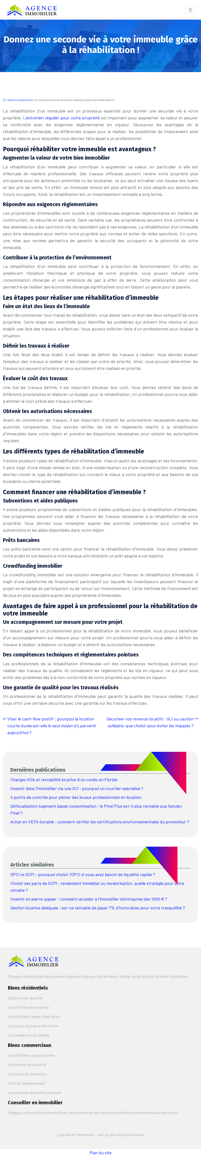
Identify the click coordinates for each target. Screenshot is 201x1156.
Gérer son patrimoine (20, 99)
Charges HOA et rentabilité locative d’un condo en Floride (63, 779)
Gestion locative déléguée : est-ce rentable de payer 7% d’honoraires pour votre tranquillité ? (97, 907)
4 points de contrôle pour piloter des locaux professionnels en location (75, 797)
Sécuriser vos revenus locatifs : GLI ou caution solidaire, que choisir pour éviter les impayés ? (150, 722)
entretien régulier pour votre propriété (63, 117)
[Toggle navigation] (190, 10)
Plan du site (100, 1152)
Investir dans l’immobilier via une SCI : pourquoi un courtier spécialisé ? (76, 788)
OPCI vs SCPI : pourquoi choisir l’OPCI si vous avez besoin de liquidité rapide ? (82, 874)
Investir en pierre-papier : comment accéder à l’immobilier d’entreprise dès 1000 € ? (88, 899)
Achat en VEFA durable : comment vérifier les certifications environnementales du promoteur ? (99, 821)
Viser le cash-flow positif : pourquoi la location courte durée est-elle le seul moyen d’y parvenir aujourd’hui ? (51, 725)
